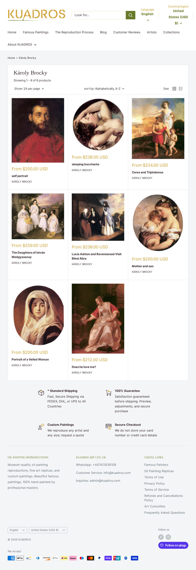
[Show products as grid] (174, 88)
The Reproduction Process (74, 32)
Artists (152, 32)
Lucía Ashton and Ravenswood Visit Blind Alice (97, 256)
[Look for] (130, 15)
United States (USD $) (45, 530)
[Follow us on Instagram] (168, 537)
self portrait (20, 176)
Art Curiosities (154, 506)
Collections (171, 32)
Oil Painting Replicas (159, 471)
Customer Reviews (126, 32)
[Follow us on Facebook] (161, 537)
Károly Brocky (27, 57)
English (14, 530)
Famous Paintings (35, 32)
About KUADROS (20, 44)
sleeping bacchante (85, 164)
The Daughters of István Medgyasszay (28, 255)
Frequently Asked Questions (164, 512)
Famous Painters (156, 465)
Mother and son (143, 266)
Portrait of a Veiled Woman (30, 359)
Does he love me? (84, 367)
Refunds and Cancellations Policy (163, 498)
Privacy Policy (154, 483)
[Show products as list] (180, 88)
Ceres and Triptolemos (147, 172)
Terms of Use (154, 477)
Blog (103, 32)
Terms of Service (156, 489)
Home (12, 32)
